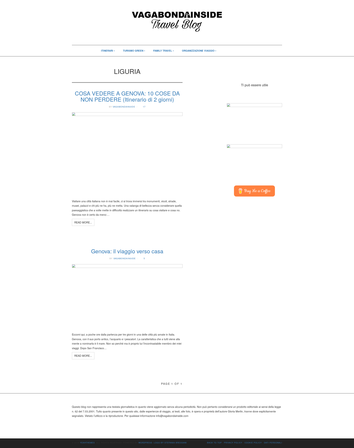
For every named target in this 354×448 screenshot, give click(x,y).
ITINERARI (107, 50)
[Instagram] (231, 50)
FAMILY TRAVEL (162, 50)
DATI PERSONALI (273, 442)
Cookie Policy (253, 442)
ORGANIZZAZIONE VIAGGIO (198, 50)
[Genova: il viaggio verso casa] (127, 296)
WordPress (145, 442)
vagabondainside (124, 106)
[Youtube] (243, 50)
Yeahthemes (87, 442)
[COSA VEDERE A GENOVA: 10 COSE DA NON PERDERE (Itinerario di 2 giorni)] (127, 153)
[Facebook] (225, 50)
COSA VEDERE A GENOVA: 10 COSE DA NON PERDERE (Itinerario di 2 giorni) (127, 96)
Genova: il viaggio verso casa (127, 251)
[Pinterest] (237, 50)
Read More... (83, 222)
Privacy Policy (233, 442)
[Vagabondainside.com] (177, 20)
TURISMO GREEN (133, 50)
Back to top (214, 442)
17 (144, 106)
